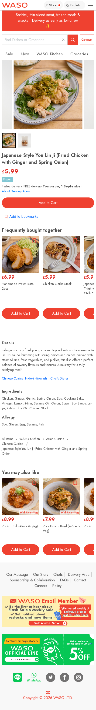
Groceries (79, 54)
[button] (9, 140)
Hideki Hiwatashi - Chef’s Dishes (46, 378)
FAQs (64, 580)
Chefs (58, 574)
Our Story (40, 574)
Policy (57, 585)
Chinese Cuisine (12, 378)
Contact (80, 580)
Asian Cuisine (55, 438)
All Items (7, 438)
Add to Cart (48, 202)
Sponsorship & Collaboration (32, 580)
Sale (9, 54)
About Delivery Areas (16, 191)
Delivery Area (78, 574)
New (25, 54)
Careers (40, 585)
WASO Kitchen (50, 54)
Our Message (17, 574)
